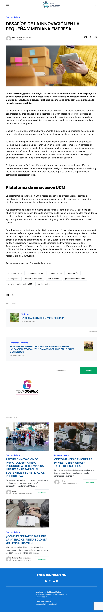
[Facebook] (46, 581)
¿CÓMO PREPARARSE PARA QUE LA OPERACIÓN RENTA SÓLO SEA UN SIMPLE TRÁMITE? (26, 540)
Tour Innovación (51, 575)
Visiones (25, 314)
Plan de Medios (55, 592)
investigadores (13, 279)
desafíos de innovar (35, 273)
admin (14, 491)
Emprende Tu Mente (19, 343)
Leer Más (41, 492)
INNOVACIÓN (73, 273)
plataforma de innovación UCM (20, 284)
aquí (49, 263)
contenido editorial (15, 273)
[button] (7, 5)
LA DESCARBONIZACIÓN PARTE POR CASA (42, 318)
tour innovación (43, 284)
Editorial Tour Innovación (21, 37)
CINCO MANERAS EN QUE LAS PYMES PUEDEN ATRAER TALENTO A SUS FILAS (73, 463)
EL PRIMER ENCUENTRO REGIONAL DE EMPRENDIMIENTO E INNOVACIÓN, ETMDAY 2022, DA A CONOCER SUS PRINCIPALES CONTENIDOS (42, 349)
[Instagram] (50, 581)
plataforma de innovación (75, 279)
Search (88, 370)
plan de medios (53, 279)
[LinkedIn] (54, 581)
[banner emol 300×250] (27, 388)
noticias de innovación (33, 279)
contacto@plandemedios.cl (46, 604)
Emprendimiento (13, 17)
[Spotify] (57, 581)
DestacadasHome (55, 273)
